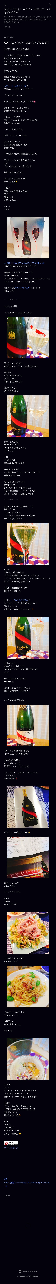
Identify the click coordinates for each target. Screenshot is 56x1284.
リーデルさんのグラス (19, 600)
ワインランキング (11, 1148)
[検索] (50, 4)
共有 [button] (5, 1179)
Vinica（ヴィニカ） (23, 288)
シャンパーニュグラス (34, 1183)
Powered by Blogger (30, 1271)
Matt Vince (35, 1276)
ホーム (8, 27)
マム (5, 1186)
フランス (46, 1183)
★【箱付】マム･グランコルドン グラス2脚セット (24, 263)
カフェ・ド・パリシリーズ (15, 86)
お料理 (12, 1183)
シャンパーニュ (20, 1183)
